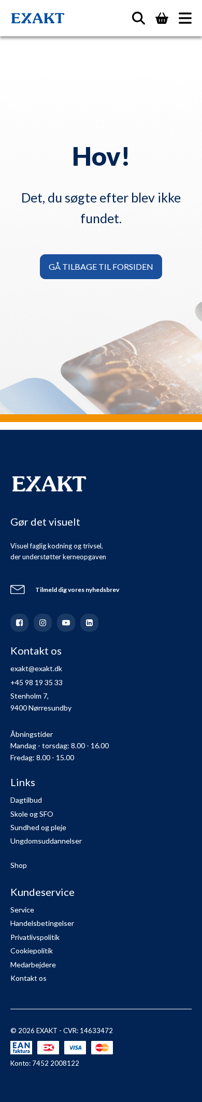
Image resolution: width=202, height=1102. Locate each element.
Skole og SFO (31, 813)
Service (22, 909)
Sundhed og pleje (38, 827)
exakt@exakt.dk (36, 668)
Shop (18, 865)
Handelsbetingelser (42, 923)
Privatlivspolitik (35, 937)
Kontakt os (28, 978)
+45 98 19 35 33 (36, 682)
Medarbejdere (33, 964)
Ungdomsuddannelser (46, 840)
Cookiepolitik (31, 950)
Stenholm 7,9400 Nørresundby (40, 701)
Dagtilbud (26, 799)
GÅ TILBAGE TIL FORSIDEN (101, 266)
